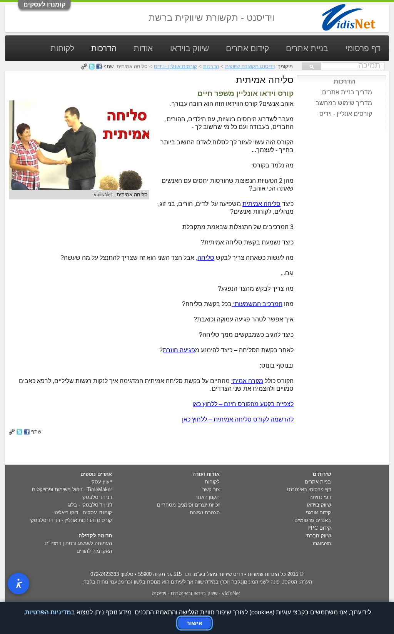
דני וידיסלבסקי (97, 497)
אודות (143, 48)
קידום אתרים (247, 48)
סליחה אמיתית (261, 204)
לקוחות (62, 48)
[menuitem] (363, 53)
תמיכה (369, 65)
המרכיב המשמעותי (257, 304)
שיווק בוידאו (189, 48)
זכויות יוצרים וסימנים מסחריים (188, 505)
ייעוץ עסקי (101, 482)
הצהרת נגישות (205, 512)
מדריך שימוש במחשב (344, 103)
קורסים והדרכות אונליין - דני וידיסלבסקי (71, 520)
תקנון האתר (207, 497)
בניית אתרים (307, 48)
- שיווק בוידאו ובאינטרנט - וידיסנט (196, 593)
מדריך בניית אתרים (347, 92)
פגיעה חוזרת (179, 350)
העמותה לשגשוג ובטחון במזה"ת (78, 543)
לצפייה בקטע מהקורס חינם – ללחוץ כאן (243, 404)
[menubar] (200, 62)
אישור (194, 623)
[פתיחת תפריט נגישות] (18, 583)
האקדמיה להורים (94, 551)
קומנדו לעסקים (44, 4)
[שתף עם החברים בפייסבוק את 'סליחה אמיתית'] (27, 432)
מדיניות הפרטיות (48, 612)
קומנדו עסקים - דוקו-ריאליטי (82, 512)
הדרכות (104, 48)
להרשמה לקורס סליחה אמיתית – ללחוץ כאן (238, 419)
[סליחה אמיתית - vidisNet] (79, 188)
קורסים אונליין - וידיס (345, 113)
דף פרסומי (363, 48)
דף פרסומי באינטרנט (309, 489)
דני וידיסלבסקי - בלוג (90, 505)
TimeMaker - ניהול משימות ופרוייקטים (72, 489)
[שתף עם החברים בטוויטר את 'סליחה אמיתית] (19, 432)
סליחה (205, 257)
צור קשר (211, 489)
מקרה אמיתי (247, 381)
